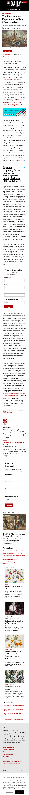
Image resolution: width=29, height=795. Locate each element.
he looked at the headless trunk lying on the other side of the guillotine (14, 102)
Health (6, 584)
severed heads (7, 80)
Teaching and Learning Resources (12, 761)
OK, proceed (19, 792)
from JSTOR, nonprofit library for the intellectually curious (15, 8)
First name (7, 277)
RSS (4, 766)
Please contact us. (8, 412)
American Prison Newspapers (11, 764)
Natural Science (6, 13)
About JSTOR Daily (8, 747)
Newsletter (24, 2)
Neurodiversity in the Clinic (10, 559)
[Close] (27, 775)
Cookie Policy (12, 789)
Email (6, 292)
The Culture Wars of (14, 556)
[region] (14, 784)
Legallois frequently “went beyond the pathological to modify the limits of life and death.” (12, 175)
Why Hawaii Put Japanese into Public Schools (14, 706)
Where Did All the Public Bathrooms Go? (13, 550)
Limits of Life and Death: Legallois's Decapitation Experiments (14, 443)
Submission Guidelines (9, 754)
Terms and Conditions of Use (16, 771)
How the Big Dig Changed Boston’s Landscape (12, 562)
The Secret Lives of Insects (12, 688)
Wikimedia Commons (19, 47)
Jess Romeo (8, 55)
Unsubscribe (6, 756)
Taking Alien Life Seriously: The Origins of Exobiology (14, 621)
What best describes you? (11, 299)
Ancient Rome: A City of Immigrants (12, 553)
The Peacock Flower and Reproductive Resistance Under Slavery (13, 655)
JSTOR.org (5, 771)
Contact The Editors (9, 749)
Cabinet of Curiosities (8, 532)
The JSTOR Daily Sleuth (10, 759)
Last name (7, 285)
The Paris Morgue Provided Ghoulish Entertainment (14, 535)
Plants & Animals (9, 649)
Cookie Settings (9, 792)
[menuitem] (24, 2)
